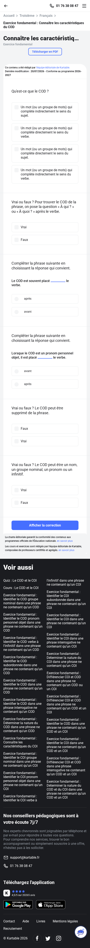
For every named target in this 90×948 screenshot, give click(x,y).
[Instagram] (58, 938)
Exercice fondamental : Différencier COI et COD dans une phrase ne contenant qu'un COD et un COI (66, 704)
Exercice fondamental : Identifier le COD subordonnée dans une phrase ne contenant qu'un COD (22, 665)
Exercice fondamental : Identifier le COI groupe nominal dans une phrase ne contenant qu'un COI (22, 760)
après (27, 298)
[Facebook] (37, 938)
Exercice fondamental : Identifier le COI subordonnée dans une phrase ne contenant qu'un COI (66, 600)
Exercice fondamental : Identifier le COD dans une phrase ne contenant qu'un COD (22, 686)
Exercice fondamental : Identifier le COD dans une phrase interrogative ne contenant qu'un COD (22, 706)
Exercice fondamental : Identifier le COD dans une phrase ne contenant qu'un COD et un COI (66, 726)
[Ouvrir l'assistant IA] (81, 932)
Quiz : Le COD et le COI (20, 580)
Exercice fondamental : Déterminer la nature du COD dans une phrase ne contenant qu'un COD (21, 725)
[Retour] (7, 6)
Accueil (8, 16)
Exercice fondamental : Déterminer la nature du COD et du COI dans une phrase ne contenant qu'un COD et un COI (66, 789)
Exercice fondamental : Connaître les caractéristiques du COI (20, 742)
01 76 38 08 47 (67, 6)
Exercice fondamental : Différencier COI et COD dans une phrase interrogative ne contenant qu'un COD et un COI (66, 766)
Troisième (27, 16)
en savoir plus (65, 540)
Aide (25, 921)
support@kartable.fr (24, 857)
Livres (40, 921)
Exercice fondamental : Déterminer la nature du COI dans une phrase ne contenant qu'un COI (64, 660)
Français (46, 16)
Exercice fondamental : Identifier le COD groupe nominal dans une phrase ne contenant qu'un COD (22, 601)
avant (28, 311)
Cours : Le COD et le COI (21, 588)
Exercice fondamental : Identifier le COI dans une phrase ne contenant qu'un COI (66, 621)
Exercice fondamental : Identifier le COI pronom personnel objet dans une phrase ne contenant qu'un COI (22, 781)
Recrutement (12, 929)
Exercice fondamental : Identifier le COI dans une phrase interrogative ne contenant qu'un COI (65, 640)
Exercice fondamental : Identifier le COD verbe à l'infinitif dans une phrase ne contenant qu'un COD (22, 644)
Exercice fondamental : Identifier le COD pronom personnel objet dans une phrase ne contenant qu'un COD (22, 622)
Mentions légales (65, 921)
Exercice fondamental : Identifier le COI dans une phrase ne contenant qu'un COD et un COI (66, 745)
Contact (9, 921)
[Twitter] (47, 938)
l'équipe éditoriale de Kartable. (53, 67)
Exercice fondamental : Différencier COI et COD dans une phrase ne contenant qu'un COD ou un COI (65, 681)
